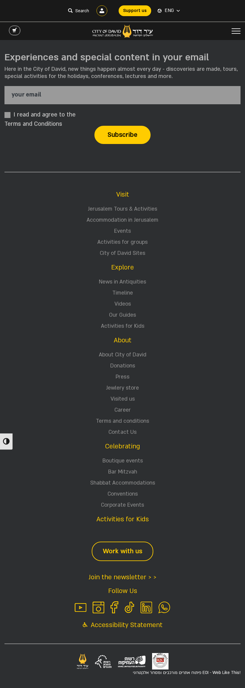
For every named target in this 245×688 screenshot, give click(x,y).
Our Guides (122, 315)
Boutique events (122, 460)
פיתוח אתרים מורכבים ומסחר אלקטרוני (187, 672)
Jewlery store (122, 387)
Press (122, 376)
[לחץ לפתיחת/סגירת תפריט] (236, 31)
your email (26, 94)
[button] (172, 10)
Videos (122, 304)
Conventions (123, 494)
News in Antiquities (122, 281)
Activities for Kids (122, 326)
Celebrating (122, 446)
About (122, 340)
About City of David (122, 354)
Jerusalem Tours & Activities (122, 209)
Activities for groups (122, 242)
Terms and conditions (122, 421)
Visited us (123, 399)
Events (122, 231)
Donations (122, 365)
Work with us (122, 551)
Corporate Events (122, 505)
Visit (122, 194)
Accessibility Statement (126, 625)
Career (122, 410)
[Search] (70, 10)
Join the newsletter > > (122, 577)
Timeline (122, 292)
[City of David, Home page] (122, 31)
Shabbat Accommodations (122, 482)
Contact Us (122, 432)
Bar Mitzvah (122, 471)
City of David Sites (122, 253)
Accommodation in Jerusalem (122, 220)
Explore (122, 267)
